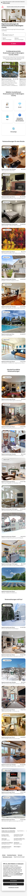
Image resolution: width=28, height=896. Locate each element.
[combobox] (13, 35)
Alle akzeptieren (13, 880)
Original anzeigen (6, 3)
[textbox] (7, 39)
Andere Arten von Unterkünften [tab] (8, 830)
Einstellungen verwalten (13, 887)
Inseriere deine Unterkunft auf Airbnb (16, 7)
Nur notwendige (13, 884)
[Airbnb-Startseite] (3, 7)
